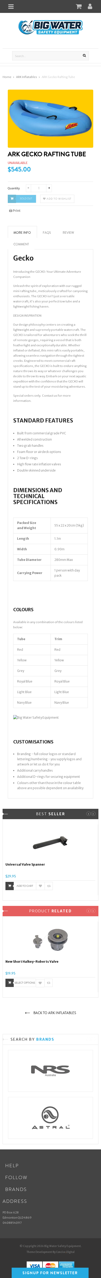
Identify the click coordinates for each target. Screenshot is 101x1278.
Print (16, 210)
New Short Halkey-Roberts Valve (32, 961)
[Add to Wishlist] (40, 886)
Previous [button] (88, 814)
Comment (21, 244)
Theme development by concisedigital (50, 1252)
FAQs (47, 232)
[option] (50, 859)
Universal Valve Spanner (25, 864)
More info (22, 232)
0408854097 (12, 1223)
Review (68, 232)
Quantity (14, 188)
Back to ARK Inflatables (54, 1012)
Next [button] (93, 814)
